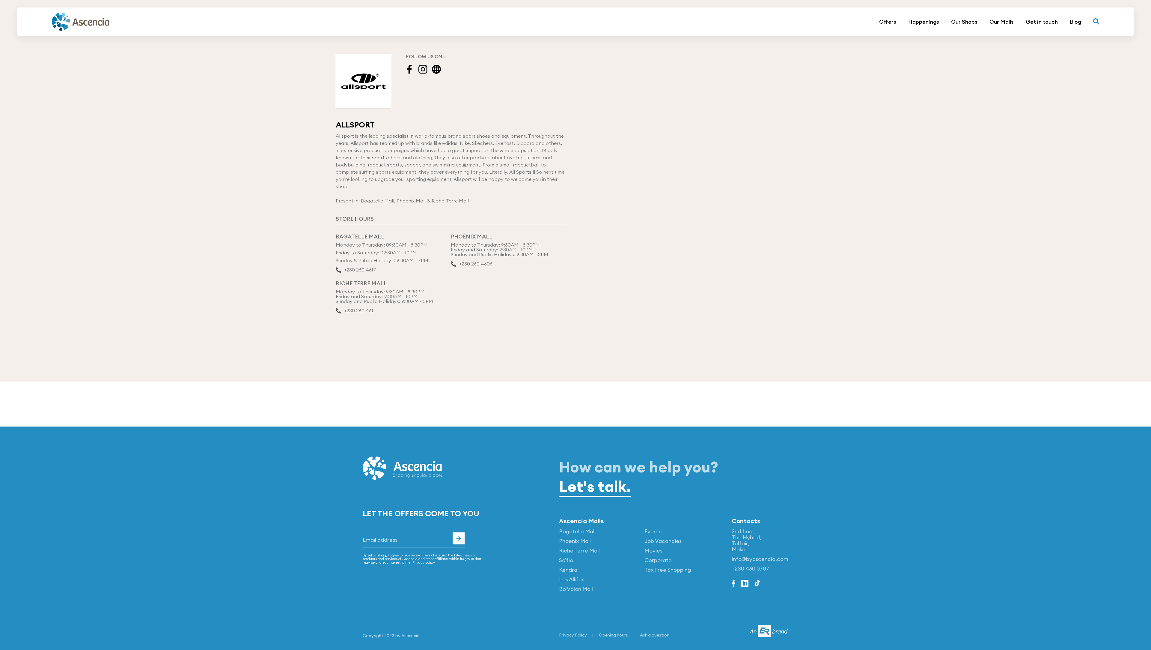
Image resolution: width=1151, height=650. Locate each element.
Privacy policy (423, 562)
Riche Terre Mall (579, 550)
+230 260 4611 (359, 310)
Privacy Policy (573, 635)
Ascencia (410, 635)
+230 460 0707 (750, 568)
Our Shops (964, 22)
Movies (653, 550)
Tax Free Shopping (667, 569)
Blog (1075, 22)
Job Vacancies (663, 541)
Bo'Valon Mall (576, 589)
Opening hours (613, 635)
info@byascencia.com (760, 559)
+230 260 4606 (475, 264)
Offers (887, 22)
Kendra (568, 569)
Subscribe (459, 538)
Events (653, 531)
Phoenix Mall (575, 541)
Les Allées (571, 579)
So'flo (566, 560)
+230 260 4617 (360, 270)
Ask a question (654, 635)
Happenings (923, 22)
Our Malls (1001, 22)
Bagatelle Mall (577, 531)
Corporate (658, 560)
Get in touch (1042, 22)
